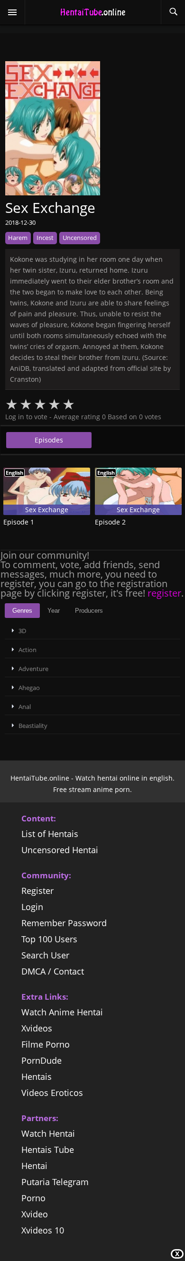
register (164, 593)
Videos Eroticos (52, 1092)
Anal (24, 706)
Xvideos (36, 1028)
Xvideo (34, 1214)
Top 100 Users (49, 939)
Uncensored (80, 237)
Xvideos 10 (42, 1230)
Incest (45, 237)
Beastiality (32, 725)
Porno (33, 1198)
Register (37, 890)
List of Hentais (49, 833)
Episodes (49, 439)
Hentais (36, 1076)
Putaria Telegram (55, 1182)
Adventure (33, 668)
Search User (45, 955)
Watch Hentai (48, 1133)
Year (53, 610)
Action (27, 649)
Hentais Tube (47, 1149)
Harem (18, 237)
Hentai (34, 1165)
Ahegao (29, 687)
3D (22, 630)
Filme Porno (45, 1044)
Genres (22, 610)
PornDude (41, 1060)
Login (32, 906)
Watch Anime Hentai (62, 1012)
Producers (89, 610)
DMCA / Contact (52, 971)
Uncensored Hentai (59, 850)
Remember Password (64, 923)
